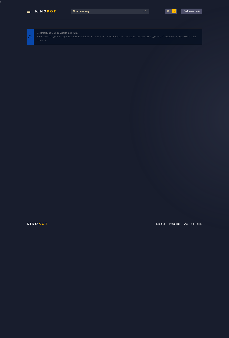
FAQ (185, 223)
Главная (161, 223)
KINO (45, 11)
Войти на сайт (192, 11)
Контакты (196, 223)
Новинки (174, 223)
